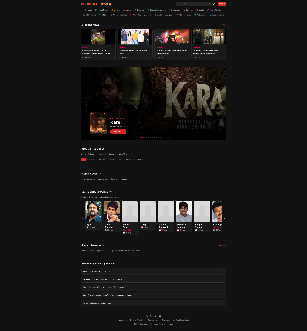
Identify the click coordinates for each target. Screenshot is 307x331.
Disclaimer (166, 320)
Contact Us (122, 320)
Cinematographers (158, 10)
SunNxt (139, 159)
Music (201, 10)
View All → (222, 25)
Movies (117, 10)
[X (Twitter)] (151, 316)
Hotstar (128, 159)
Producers (175, 10)
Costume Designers (165, 15)
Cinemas (189, 10)
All (83, 159)
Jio (120, 159)
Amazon (102, 159)
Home (89, 10)
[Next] (224, 218)
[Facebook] (155, 316)
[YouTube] (160, 316)
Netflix (91, 159)
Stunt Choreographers (142, 15)
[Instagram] (147, 316)
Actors (128, 10)
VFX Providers (185, 15)
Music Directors (216, 10)
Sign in (222, 4)
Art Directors (91, 15)
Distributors (201, 15)
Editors (104, 15)
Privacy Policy (153, 320)
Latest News (102, 10)
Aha (148, 159)
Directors (140, 10)
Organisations (218, 15)
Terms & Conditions (137, 320)
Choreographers (120, 15)
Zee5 (112, 159)
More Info (117, 132)
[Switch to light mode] (214, 4)
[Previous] (83, 218)
